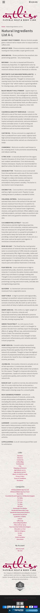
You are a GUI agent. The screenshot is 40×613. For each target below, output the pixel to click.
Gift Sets (20, 506)
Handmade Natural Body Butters (20, 512)
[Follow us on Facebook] (18, 603)
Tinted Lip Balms (20, 537)
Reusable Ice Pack (20, 529)
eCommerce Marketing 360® (20, 600)
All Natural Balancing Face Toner (20, 492)
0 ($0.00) (34, 2)
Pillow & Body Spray (20, 525)
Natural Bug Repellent (20, 523)
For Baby (20, 498)
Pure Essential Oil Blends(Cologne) (20, 527)
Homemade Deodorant (20, 514)
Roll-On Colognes (20, 531)
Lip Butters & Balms (20, 516)
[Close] (9, 610)
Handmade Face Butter (20, 508)
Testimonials (20, 464)
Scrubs (20, 533)
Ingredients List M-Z (20, 472)
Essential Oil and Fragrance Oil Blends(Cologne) (20, 496)
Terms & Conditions (20, 478)
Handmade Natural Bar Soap (20, 510)
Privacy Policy (20, 476)
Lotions (20, 519)
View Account (20, 549)
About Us (20, 458)
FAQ (20, 466)
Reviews (20, 456)
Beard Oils (20, 494)
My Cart (20, 551)
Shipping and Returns (20, 468)
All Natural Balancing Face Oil (20, 490)
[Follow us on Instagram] (21, 603)
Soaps (20, 535)
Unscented (20, 539)
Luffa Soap (20, 521)
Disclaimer (20, 480)
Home (3, 27)
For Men (20, 504)
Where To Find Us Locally (20, 474)
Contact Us (20, 460)
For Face (20, 500)
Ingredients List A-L (20, 470)
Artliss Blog (20, 462)
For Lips (20, 502)
